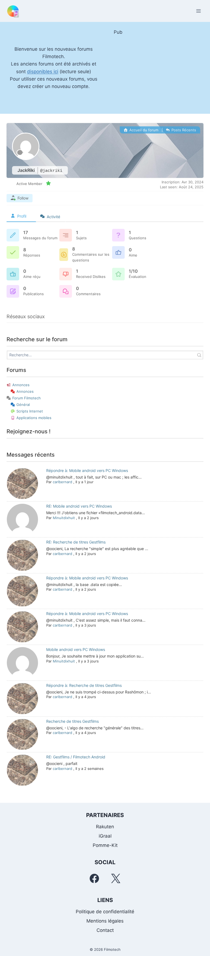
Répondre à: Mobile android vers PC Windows (87, 470)
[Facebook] (94, 878)
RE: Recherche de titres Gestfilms (76, 542)
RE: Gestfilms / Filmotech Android (75, 757)
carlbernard (62, 482)
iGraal (105, 836)
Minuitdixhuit (64, 518)
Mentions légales (105, 921)
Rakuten (105, 826)
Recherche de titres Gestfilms (72, 721)
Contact (105, 930)
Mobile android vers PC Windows (75, 649)
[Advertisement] (156, 71)
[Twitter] (115, 878)
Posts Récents (183, 130)
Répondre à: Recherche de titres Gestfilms (84, 685)
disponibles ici (42, 71)
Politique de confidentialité (105, 911)
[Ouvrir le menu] (198, 11)
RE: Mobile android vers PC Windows (79, 506)
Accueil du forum (143, 130)
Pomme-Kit (105, 845)
